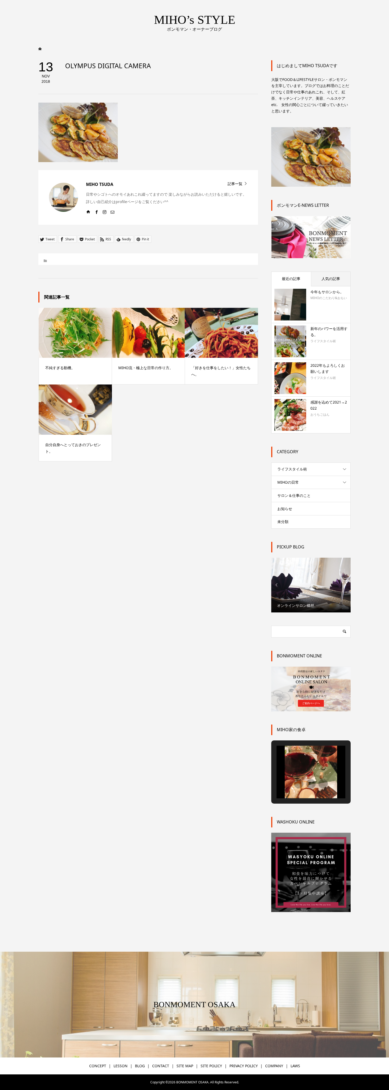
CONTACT (160, 1065)
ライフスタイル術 (292, 468)
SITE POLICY (211, 1065)
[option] (311, 585)
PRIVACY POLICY (243, 1065)
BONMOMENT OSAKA (194, 1004)
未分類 (282, 521)
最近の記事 (291, 278)
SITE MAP (185, 1065)
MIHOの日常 (288, 482)
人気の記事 (331, 278)
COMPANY (274, 1065)
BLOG (140, 1065)
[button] (299, 784)
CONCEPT (97, 1065)
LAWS (295, 1065)
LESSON (121, 1065)
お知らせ (284, 508)
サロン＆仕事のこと (294, 495)
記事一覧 (235, 183)
